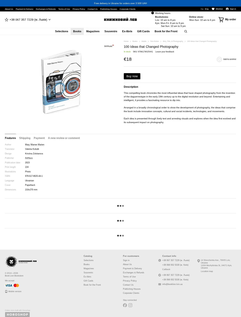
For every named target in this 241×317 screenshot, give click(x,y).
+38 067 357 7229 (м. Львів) (28, 19)
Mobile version (14, 291)
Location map (207, 271)
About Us (9, 9)
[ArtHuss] (109, 46)
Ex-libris (127, 31)
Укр (202, 9)
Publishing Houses (108, 9)
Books (77, 31)
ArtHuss (29, 158)
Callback (166, 269)
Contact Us (93, 9)
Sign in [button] (126, 260)
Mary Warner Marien (34, 144)
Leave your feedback (164, 52)
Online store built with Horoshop (17, 310)
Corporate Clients (127, 9)
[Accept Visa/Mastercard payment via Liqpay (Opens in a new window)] (12, 285)
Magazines (93, 31)
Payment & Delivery (24, 9)
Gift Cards (143, 31)
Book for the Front (166, 31)
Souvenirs (110, 31)
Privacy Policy (79, 9)
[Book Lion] (21, 261)
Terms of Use (64, 9)
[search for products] (185, 31)
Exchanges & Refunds (46, 9)
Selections (61, 31)
